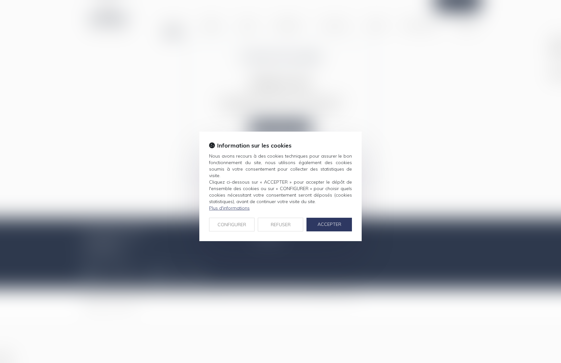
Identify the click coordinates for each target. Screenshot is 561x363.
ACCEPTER (329, 224)
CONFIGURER (232, 224)
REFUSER (281, 224)
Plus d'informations (229, 208)
